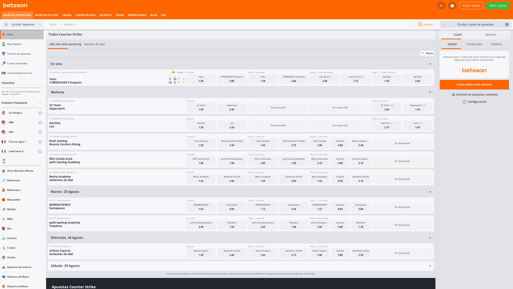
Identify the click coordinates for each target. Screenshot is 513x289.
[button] (22, 127)
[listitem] (17, 15)
